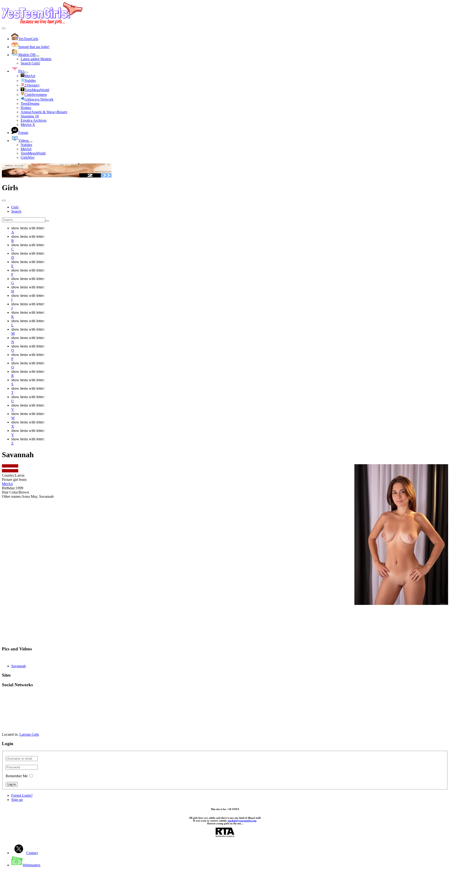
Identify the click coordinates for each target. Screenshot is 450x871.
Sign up (17, 800)
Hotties (26, 108)
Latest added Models (36, 59)
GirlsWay (28, 157)
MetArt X (28, 125)
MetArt (26, 149)
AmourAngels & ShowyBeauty (44, 112)
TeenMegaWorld (33, 153)
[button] (225, 649)
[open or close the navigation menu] (4, 200)
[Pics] (26, 72)
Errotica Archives (33, 120)
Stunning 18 (30, 116)
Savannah (18, 666)
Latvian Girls (29, 734)
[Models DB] (37, 56)
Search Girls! (30, 63)
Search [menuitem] (16, 211)
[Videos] (30, 142)
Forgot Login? (22, 795)
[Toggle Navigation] (4, 28)
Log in (12, 784)
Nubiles (26, 145)
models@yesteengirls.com (242, 820)
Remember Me (17, 776)
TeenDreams (30, 104)
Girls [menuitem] (15, 207)
